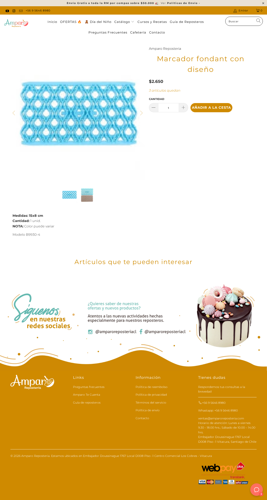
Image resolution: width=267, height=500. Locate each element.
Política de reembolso (152, 387)
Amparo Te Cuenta (86, 395)
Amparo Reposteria (165, 49)
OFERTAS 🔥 (71, 22)
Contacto (157, 32)
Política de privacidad (151, 395)
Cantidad (156, 99)
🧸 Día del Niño (98, 22)
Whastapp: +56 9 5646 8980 (218, 410)
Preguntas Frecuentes (107, 32)
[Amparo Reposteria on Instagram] (14, 10)
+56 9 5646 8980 (38, 10)
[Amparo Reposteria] (16, 23)
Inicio (52, 22)
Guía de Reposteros (187, 22)
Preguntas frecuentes (89, 387)
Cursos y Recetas (152, 22)
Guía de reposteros (87, 402)
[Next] (141, 113)
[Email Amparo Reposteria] (21, 10)
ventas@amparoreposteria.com (221, 418)
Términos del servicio (151, 402)
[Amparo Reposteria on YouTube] (7, 10)
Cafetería (138, 32)
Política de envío (148, 410)
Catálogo (122, 22)
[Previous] (14, 113)
